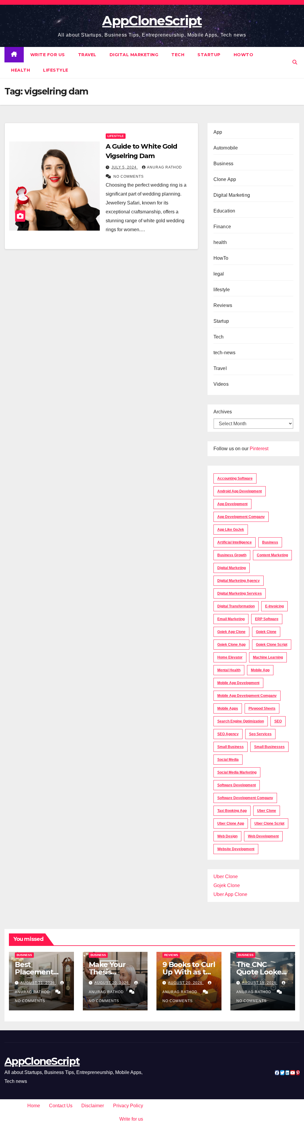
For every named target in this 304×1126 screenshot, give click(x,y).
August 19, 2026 (260, 983)
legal (218, 273)
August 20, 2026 (112, 983)
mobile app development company (247, 696)
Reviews (222, 305)
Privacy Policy (128, 1105)
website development (235, 849)
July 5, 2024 (124, 167)
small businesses (269, 747)
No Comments (128, 176)
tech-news (224, 352)
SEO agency (228, 734)
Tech (177, 54)
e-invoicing (274, 606)
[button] (294, 62)
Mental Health (228, 670)
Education (224, 210)
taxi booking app (232, 811)
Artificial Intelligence (234, 542)
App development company (241, 517)
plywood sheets (262, 708)
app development (232, 504)
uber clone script (269, 823)
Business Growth (231, 555)
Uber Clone (225, 876)
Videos (221, 384)
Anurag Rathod (164, 167)
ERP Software (266, 619)
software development (236, 785)
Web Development (263, 836)
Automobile (225, 147)
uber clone (266, 811)
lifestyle (55, 70)
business (270, 542)
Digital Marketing (134, 54)
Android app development (239, 491)
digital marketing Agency (238, 581)
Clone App (224, 179)
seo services (260, 734)
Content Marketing (272, 555)
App (217, 132)
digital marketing (231, 568)
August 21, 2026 (38, 983)
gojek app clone (231, 632)
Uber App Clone (230, 894)
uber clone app (230, 823)
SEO (278, 721)
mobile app (260, 670)
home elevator (230, 657)
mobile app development (238, 683)
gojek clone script (271, 644)
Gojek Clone (266, 632)
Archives (222, 411)
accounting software (235, 478)
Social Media (228, 760)
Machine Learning (268, 657)
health (20, 70)
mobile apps (227, 708)
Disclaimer (92, 1105)
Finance (222, 226)
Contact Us (60, 1105)
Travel (87, 54)
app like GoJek (230, 529)
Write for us (47, 54)
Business (223, 163)
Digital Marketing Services (239, 593)
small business (230, 747)
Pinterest (259, 448)
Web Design (227, 836)
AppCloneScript (152, 20)
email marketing (231, 619)
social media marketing (236, 772)
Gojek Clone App (231, 644)
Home (33, 1105)
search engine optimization (240, 721)
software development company (245, 798)
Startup (209, 54)
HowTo (244, 54)
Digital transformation (236, 606)
